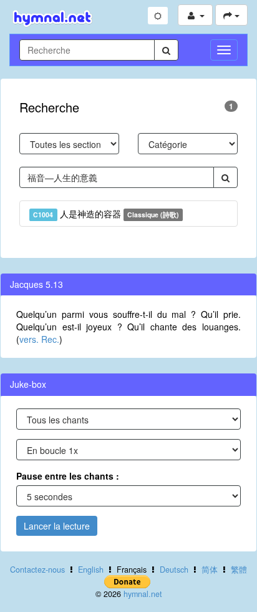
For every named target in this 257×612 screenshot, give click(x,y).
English (91, 569)
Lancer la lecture (57, 526)
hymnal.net (143, 594)
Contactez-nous (37, 569)
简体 (209, 569)
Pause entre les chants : (67, 476)
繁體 (239, 569)
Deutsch (174, 569)
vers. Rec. (39, 339)
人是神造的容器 (106, 213)
